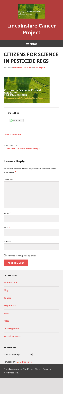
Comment (8, 179)
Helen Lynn (39, 67)
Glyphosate (10, 305)
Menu (33, 43)
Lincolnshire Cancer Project (31, 29)
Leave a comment (12, 134)
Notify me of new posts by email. (21, 255)
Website (7, 241)
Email (7, 227)
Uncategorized (11, 328)
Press (6, 320)
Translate (27, 361)
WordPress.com (11, 372)
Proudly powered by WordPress (18, 369)
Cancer (7, 298)
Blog (6, 290)
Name (7, 213)
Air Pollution (10, 282)
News (6, 313)
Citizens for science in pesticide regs (22, 147)
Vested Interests (12, 336)
